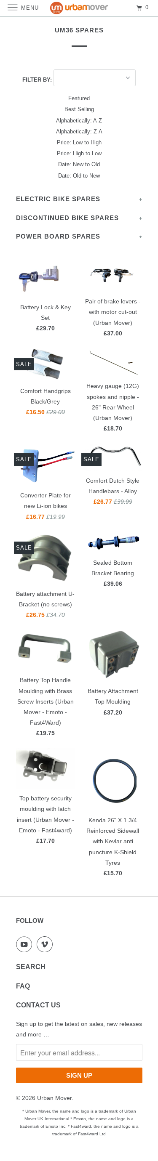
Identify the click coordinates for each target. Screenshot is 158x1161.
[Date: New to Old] (79, 164)
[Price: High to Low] (79, 153)
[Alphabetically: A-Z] (79, 120)
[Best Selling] (79, 109)
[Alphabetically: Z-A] (79, 131)
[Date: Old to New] (79, 175)
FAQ (23, 986)
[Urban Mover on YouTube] (25, 944)
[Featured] (79, 98)
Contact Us (38, 1005)
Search (31, 966)
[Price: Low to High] (79, 142)
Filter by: (38, 80)
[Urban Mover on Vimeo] (46, 944)
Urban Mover (54, 1098)
